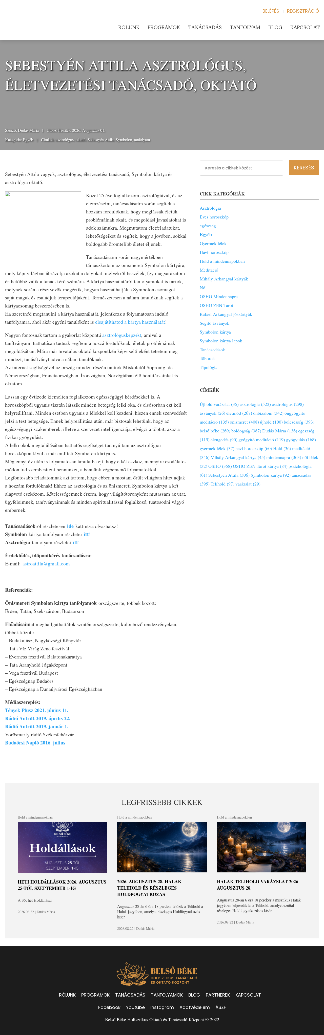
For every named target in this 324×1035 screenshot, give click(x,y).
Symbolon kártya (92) (271, 475)
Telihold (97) (222, 484)
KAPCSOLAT (248, 995)
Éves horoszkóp (214, 217)
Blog (275, 27)
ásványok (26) (212, 413)
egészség (208, 226)
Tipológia (208, 367)
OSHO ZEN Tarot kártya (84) (260, 466)
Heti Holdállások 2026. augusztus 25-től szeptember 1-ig (62, 884)
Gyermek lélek (213, 243)
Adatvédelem (194, 1007)
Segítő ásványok (214, 323)
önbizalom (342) (268, 413)
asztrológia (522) (255, 404)
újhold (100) (271, 422)
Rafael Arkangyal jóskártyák (226, 314)
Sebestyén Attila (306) (229, 475)
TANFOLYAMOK (167, 995)
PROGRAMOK (95, 995)
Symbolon (124, 139)
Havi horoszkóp (214, 252)
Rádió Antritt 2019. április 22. (38, 718)
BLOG (194, 995)
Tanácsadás (205, 27)
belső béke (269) (215, 431)
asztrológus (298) (288, 404)
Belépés (270, 11)
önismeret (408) (244, 422)
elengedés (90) (224, 439)
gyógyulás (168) (301, 439)
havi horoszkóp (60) (253, 448)
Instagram (162, 1007)
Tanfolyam (245, 27)
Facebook (109, 1007)
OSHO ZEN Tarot (216, 305)
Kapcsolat (305, 27)
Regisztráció (303, 11)
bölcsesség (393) (299, 422)
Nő (202, 287)
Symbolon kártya (215, 332)
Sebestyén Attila (101, 139)
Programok (164, 27)
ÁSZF (220, 1007)
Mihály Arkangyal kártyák (224, 279)
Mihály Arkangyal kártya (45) (238, 457)
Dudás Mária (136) (279, 431)
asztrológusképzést (121, 335)
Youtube (135, 1007)
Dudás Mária (28, 130)
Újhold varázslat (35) (219, 404)
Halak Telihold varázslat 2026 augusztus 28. (257, 884)
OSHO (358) (220, 466)
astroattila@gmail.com (46, 563)
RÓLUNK (67, 995)
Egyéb (28, 139)
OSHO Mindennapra (219, 296)
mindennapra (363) (283, 457)
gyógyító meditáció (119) (261, 439)
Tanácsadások (212, 349)
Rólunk (128, 27)
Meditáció (209, 270)
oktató (81, 139)
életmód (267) (239, 413)
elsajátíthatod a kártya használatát (129, 321)
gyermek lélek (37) (217, 448)
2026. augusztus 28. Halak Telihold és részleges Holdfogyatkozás (149, 887)
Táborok (207, 358)
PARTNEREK (218, 995)
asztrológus (65, 139)
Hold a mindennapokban (222, 261)
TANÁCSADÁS (130, 995)
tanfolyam (142, 139)
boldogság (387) (246, 431)
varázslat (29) (247, 484)
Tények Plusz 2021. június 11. (36, 710)
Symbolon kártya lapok (221, 341)
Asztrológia (210, 208)
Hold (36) (282, 448)
